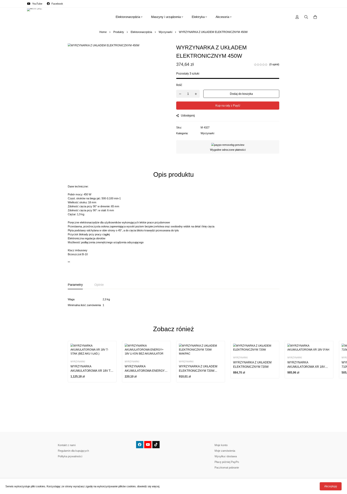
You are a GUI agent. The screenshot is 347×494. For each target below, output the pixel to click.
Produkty (118, 31)
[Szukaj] (306, 17)
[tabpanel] (173, 302)
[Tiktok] (156, 444)
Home (103, 31)
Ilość (179, 84)
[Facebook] (139, 444)
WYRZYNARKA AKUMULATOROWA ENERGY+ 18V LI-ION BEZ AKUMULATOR (145, 371)
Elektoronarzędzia (141, 31)
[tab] (75, 285)
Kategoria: (182, 133)
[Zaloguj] (297, 17)
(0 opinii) (274, 64)
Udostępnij (188, 115)
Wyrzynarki (165, 31)
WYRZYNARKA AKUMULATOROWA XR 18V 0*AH (306, 367)
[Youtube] (147, 444)
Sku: (179, 127)
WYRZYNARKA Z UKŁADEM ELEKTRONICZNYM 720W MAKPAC (198, 371)
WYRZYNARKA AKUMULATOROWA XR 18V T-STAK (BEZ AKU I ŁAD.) (90, 371)
